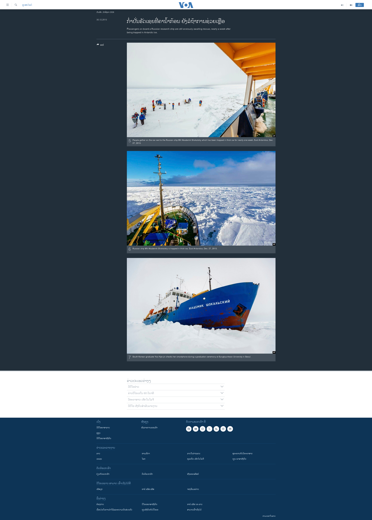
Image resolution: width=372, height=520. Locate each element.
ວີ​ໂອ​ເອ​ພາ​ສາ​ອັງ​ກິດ (149, 504)
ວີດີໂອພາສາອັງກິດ (103, 438)
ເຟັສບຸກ (99, 489)
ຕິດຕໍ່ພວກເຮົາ (147, 474)
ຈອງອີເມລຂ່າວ (193, 489)
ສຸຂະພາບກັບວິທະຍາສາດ (243, 453)
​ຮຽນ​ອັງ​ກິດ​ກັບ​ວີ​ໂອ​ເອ (150, 509)
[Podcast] (223, 429)
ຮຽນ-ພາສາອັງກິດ (239, 458)
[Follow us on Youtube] (195, 429)
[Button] (100, 45)
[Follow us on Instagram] (202, 429)
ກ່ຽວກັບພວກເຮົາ (102, 474)
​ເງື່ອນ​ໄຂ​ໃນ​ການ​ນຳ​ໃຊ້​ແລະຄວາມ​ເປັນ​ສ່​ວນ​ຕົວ (114, 509)
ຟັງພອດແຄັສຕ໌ (193, 474)
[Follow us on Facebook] (189, 429)
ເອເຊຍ (99, 458)
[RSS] (216, 429)
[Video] (351, 5)
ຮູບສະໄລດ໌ (27, 5)
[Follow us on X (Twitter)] (209, 429)
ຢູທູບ (98, 433)
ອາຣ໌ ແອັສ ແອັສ (148, 489)
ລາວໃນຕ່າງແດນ (193, 453)
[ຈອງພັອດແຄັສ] (230, 429)
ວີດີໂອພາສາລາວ (103, 427)
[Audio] (342, 5)
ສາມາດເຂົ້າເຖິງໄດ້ (194, 509)
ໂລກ (143, 458)
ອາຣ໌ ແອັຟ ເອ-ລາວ (194, 504)
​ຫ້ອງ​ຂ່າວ (100, 504)
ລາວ (98, 453)
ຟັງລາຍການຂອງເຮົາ (149, 427)
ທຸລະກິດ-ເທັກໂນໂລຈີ (195, 458)
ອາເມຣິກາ (146, 453)
